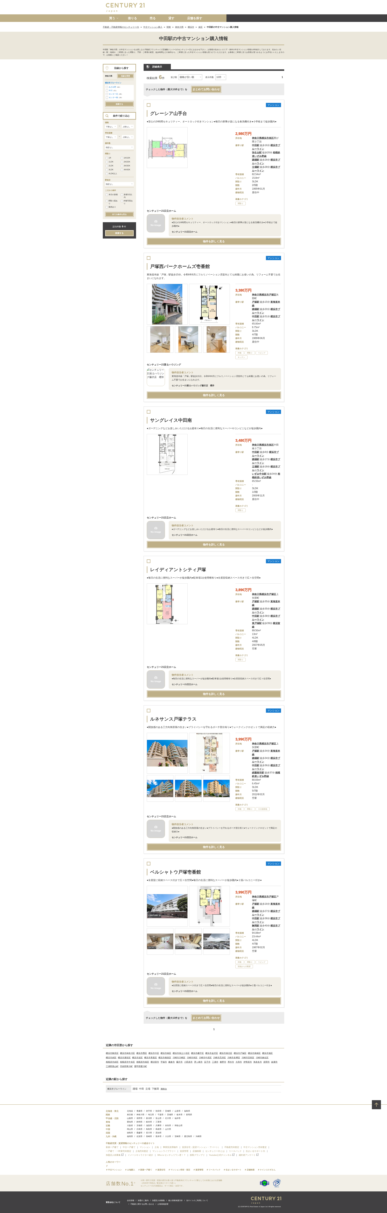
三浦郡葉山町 (112, 1066)
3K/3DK (127, 166)
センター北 (113, 94)
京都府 (139, 1125)
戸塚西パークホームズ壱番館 (180, 266)
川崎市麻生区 (262, 1057)
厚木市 (231, 1062)
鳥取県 (149, 1129)
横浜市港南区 (254, 1053)
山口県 (168, 1129)
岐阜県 (149, 1122)
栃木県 (179, 1114)
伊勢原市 (247, 1062)
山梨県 (130, 1118)
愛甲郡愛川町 (140, 1066)
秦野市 (223, 1062)
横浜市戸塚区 (240, 1053)
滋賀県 (149, 1125)
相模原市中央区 (127, 1062)
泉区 (200, 27)
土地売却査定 (141, 1151)
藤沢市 (179, 1062)
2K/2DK (127, 162)
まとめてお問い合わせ (206, 89)
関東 (169, 27)
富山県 (158, 1118)
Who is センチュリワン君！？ (171, 1155)
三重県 (158, 1122)
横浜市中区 (153, 1053)
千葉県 (160, 1114)
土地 (156, 1147)
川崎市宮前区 (248, 1057)
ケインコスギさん (268, 1170)
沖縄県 (199, 1136)
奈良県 (168, 1125)
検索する (119, 104)
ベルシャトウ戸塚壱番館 (175, 871)
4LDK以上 (113, 174)
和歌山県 (178, 1125)
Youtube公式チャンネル (220, 1155)
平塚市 (164, 1062)
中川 (110, 90)
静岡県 (139, 1122)
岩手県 (149, 1111)
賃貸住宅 (161, 1170)
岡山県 (130, 1129)
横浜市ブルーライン (113, 83)
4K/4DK (127, 170)
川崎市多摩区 (233, 1057)
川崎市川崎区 (179, 1057)
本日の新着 (113, 195)
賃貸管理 (184, 1151)
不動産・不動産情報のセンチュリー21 (121, 27)
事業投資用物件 (170, 1147)
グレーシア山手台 (168, 113)
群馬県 (189, 1114)
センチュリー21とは (215, 1151)
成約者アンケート (247, 1155)
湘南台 (164, 1089)
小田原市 (188, 1062)
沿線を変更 (125, 76)
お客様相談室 (163, 1204)
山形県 (177, 1111)
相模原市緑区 (112, 1062)
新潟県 (149, 1118)
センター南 (113, 97)
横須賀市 (155, 1062)
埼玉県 (151, 1114)
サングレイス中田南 (171, 420)
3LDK (111, 170)
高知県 (158, 1133)
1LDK (111, 162)
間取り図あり (113, 202)
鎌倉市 (171, 1062)
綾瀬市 (274, 1062)
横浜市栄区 (137, 1057)
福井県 (177, 1118)
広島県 (139, 1129)
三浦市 (215, 1062)
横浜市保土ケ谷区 (181, 1053)
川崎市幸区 (192, 1057)
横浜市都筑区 (164, 1057)
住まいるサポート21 (255, 1151)
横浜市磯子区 (197, 1053)
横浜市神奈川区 (127, 1053)
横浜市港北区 (226, 1053)
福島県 (187, 1111)
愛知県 (130, 1122)
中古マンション (115, 1170)
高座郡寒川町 (126, 1066)
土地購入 (131, 1170)
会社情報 (130, 1200)
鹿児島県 (188, 1136)
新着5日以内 (128, 196)
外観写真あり (128, 202)
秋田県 (158, 1111)
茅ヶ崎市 (198, 1062)
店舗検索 (197, 1151)
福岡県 (130, 1136)
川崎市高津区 (219, 1057)
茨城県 (170, 1114)
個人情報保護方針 (175, 1200)
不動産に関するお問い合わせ (142, 1204)
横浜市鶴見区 (112, 1053)
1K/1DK (127, 158)
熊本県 (158, 1136)
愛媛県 (139, 1133)
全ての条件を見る (119, 214)
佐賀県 (139, 1136)
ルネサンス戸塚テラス (173, 718)
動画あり (112, 207)
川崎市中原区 (205, 1057)
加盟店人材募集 (113, 1155)
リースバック (235, 1151)
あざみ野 (112, 87)
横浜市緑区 (111, 1057)
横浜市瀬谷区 (124, 1057)
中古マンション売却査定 (255, 1147)
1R (110, 158)
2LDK (111, 166)
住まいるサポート (233, 1170)
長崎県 (149, 1136)
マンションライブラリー (164, 1151)
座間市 (266, 1062)
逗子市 (207, 1062)
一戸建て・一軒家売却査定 (118, 1151)
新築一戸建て (112, 1147)
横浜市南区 (166, 1053)
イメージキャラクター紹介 (140, 1155)
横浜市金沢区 (211, 1053)
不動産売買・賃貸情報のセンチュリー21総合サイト (130, 1143)
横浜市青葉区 (150, 1057)
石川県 (168, 1118)
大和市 (239, 1062)
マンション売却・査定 (180, 1170)
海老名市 (257, 1062)
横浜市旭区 (267, 1053)
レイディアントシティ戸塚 (178, 569)
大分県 (168, 1136)
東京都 (130, 1114)
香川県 (149, 1133)
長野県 (139, 1118)
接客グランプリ (197, 1155)
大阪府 (130, 1125)
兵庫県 (158, 1125)
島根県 (158, 1129)
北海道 (130, 1111)
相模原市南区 (142, 1062)
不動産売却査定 (231, 1147)
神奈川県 (179, 27)
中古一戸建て (129, 1147)
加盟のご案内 (143, 1200)
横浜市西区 (141, 1053)
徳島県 (130, 1133)
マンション (145, 1147)
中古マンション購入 (152, 27)
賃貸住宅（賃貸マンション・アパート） (201, 1147)
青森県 (139, 1111)
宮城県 (168, 1111)
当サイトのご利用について (197, 1200)
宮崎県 (177, 1136)
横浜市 (191, 27)
